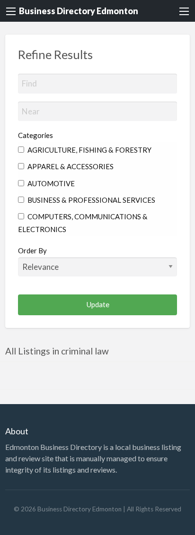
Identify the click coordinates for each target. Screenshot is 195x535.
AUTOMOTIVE (50, 183)
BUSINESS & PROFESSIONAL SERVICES (90, 200)
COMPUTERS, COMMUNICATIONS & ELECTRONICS (83, 222)
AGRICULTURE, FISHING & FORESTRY (88, 150)
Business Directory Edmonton (78, 11)
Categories (35, 135)
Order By (32, 250)
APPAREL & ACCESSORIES (70, 166)
